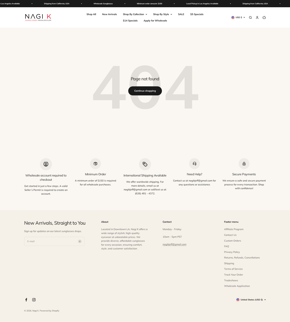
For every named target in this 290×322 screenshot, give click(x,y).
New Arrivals (109, 14)
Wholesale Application (237, 285)
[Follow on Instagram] (34, 300)
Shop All (91, 14)
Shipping (229, 263)
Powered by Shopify (49, 310)
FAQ (226, 246)
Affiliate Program (233, 229)
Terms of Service (233, 268)
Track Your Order (233, 274)
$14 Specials (130, 20)
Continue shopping (145, 90)
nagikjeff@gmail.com (174, 244)
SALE (181, 14)
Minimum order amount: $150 (147, 3)
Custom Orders (232, 240)
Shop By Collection (133, 14)
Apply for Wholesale (155, 20)
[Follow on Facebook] (26, 300)
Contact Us (230, 234)
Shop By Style (161, 14)
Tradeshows (231, 280)
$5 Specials (196, 14)
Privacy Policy (232, 251)
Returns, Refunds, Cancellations (242, 257)
